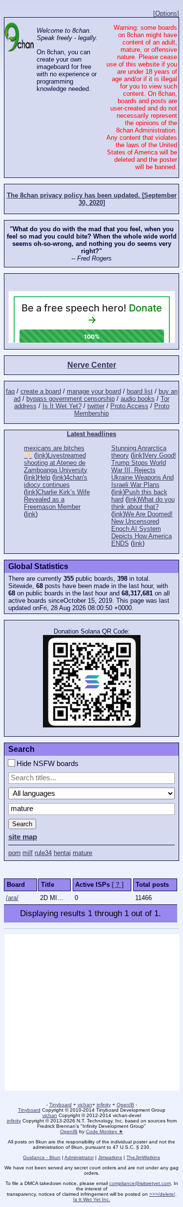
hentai (62, 852)
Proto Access (129, 406)
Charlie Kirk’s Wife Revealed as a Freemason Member (57, 499)
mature (82, 852)
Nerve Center (91, 365)
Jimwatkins (110, 1157)
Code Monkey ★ (104, 1131)
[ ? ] (117, 884)
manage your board (94, 391)
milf (27, 852)
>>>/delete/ (162, 1194)
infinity (104, 1104)
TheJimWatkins (143, 1157)
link (41, 455)
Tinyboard (60, 1104)
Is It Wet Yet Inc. (91, 1199)
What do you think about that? (143, 503)
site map (22, 837)
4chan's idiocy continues (55, 481)
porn (14, 852)
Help (44, 477)
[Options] (166, 13)
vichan (85, 1104)
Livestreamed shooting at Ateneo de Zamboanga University (55, 463)
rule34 (43, 852)
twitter (95, 406)
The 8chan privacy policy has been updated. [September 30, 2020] (92, 199)
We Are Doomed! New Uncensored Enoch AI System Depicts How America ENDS (142, 528)
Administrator (79, 1157)
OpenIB (125, 1104)
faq (10, 391)
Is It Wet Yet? (61, 406)
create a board (40, 391)
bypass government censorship (70, 398)
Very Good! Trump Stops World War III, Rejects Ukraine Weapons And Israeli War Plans (143, 470)
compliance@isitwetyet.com (140, 1183)
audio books (138, 398)
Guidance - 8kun (42, 1157)
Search (22, 824)
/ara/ (12, 897)
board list (140, 391)
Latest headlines (91, 434)
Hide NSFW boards (47, 764)
